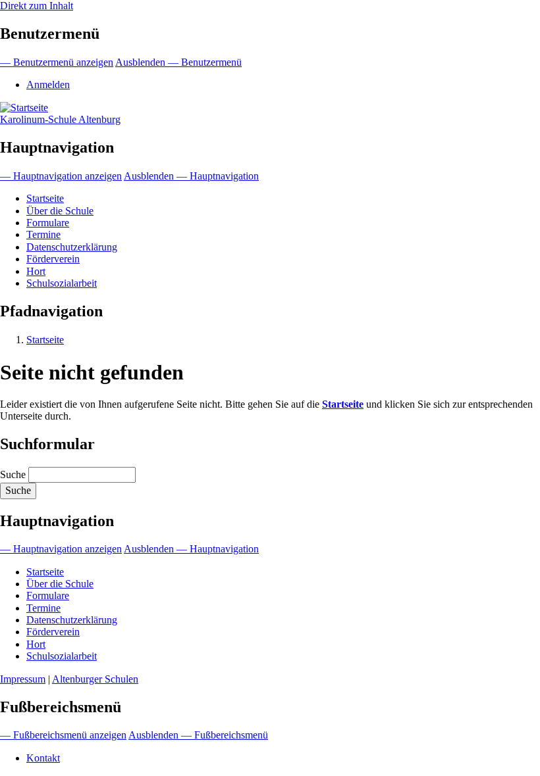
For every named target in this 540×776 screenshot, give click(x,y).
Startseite (45, 198)
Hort (35, 271)
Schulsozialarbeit (61, 283)
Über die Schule (60, 210)
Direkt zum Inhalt (36, 5)
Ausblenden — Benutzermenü (178, 62)
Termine (43, 234)
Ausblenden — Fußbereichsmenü (198, 734)
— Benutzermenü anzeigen (56, 62)
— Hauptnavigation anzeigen (61, 176)
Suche (13, 474)
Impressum (22, 679)
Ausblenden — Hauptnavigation (191, 176)
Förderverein (53, 258)
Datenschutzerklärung (71, 247)
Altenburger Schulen (95, 679)
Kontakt (43, 758)
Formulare (47, 222)
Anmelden (48, 84)
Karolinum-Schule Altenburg (60, 119)
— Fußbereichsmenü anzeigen (63, 734)
